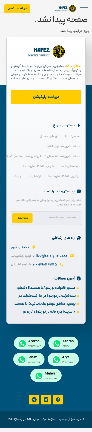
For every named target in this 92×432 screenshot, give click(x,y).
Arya (65, 357)
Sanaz (32, 357)
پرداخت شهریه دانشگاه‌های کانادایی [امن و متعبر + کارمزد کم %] (42, 156)
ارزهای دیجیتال (49, 136)
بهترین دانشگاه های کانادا (64, 176)
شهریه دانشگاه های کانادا (38, 166)
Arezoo (34, 341)
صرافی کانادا (72, 136)
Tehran (68, 341)
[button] (84, 8)
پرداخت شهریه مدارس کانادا (63, 146)
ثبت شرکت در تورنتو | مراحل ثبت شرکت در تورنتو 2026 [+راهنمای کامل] (47, 299)
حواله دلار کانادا (70, 166)
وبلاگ (17, 176)
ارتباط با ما (35, 176)
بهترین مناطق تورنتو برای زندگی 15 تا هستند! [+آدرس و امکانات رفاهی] (44, 306)
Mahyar (51, 373)
